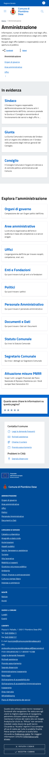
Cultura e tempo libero (11, 578)
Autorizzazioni (8, 542)
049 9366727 (11, 637)
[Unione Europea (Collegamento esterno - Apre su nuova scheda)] (24, 476)
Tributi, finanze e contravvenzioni (16, 574)
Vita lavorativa (8, 558)
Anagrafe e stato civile (11, 538)
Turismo (5, 554)
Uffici (4, 508)
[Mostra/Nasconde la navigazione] (5, 11)
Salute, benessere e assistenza (15, 550)
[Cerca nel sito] (42, 11)
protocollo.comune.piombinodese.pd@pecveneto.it (23, 648)
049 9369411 (11, 633)
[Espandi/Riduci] (24, 76)
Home (4, 20)
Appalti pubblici (8, 546)
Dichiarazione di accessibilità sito (16, 679)
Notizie (5, 596)
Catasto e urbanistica (11, 534)
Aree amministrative (10, 504)
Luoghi (4, 614)
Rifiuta (26, 746)
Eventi (4, 618)
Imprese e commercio (11, 582)
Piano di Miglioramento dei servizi (16, 699)
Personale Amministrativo (13, 516)
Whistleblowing (8, 695)
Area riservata (8, 691)
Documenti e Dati (9, 520)
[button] (9, 3)
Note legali (6, 675)
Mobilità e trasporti (10, 562)
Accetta (26, 751)
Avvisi (4, 600)
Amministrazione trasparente (14, 671)
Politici (4, 512)
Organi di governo (9, 500)
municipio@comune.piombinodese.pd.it (24, 641)
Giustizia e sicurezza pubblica (14, 566)
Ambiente (6, 570)
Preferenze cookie (22, 734)
